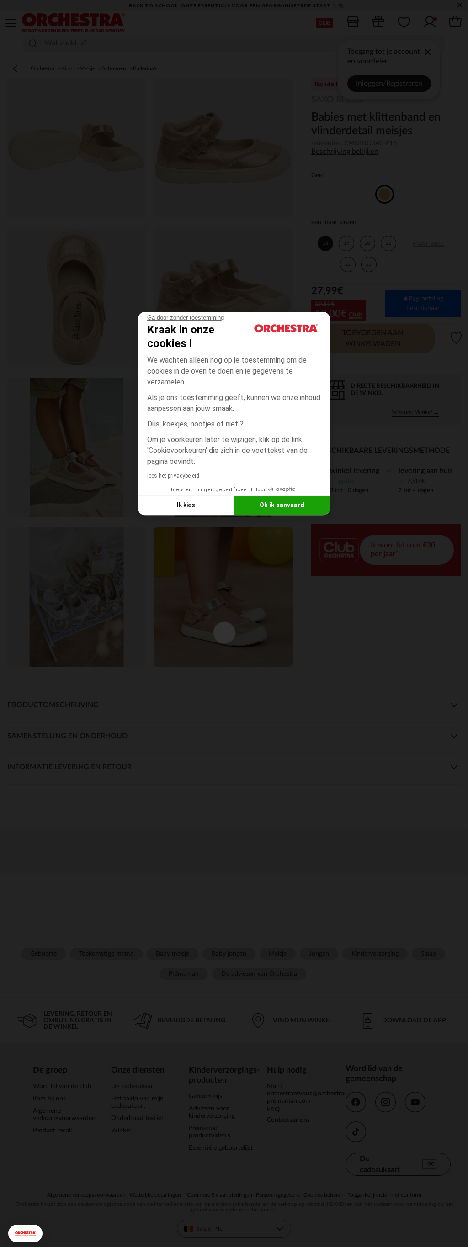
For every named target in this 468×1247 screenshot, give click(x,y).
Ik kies (186, 505)
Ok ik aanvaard (282, 505)
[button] (25, 1233)
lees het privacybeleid (173, 476)
